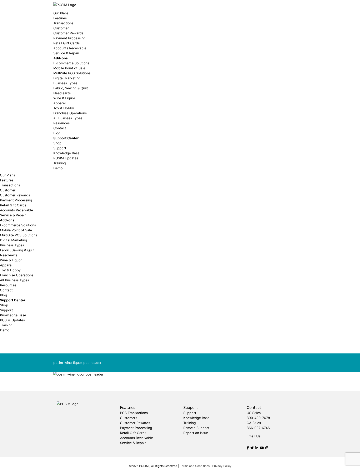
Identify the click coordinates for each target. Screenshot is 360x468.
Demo (58, 168)
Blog (56, 133)
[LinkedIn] (256, 448)
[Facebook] (248, 448)
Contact (59, 128)
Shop (57, 143)
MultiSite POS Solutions (71, 73)
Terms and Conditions (195, 466)
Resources (61, 123)
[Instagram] (266, 448)
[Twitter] (252, 448)
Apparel (59, 103)
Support (59, 148)
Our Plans (60, 13)
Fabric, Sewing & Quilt (70, 88)
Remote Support (196, 428)
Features (60, 18)
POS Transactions (134, 413)
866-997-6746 (258, 428)
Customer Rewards (68, 33)
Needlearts (62, 93)
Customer (61, 28)
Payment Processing (69, 38)
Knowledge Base (66, 153)
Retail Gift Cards (66, 43)
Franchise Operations (70, 113)
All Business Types (67, 118)
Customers (128, 418)
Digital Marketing (66, 78)
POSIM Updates (65, 158)
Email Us (253, 436)
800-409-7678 (258, 418)
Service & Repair (66, 53)
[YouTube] (262, 448)
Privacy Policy (221, 466)
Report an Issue (195, 433)
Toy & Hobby (63, 108)
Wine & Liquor (64, 98)
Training (59, 163)
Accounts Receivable (69, 48)
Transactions (63, 23)
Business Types (65, 83)
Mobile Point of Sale (69, 68)
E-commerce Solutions (71, 63)
